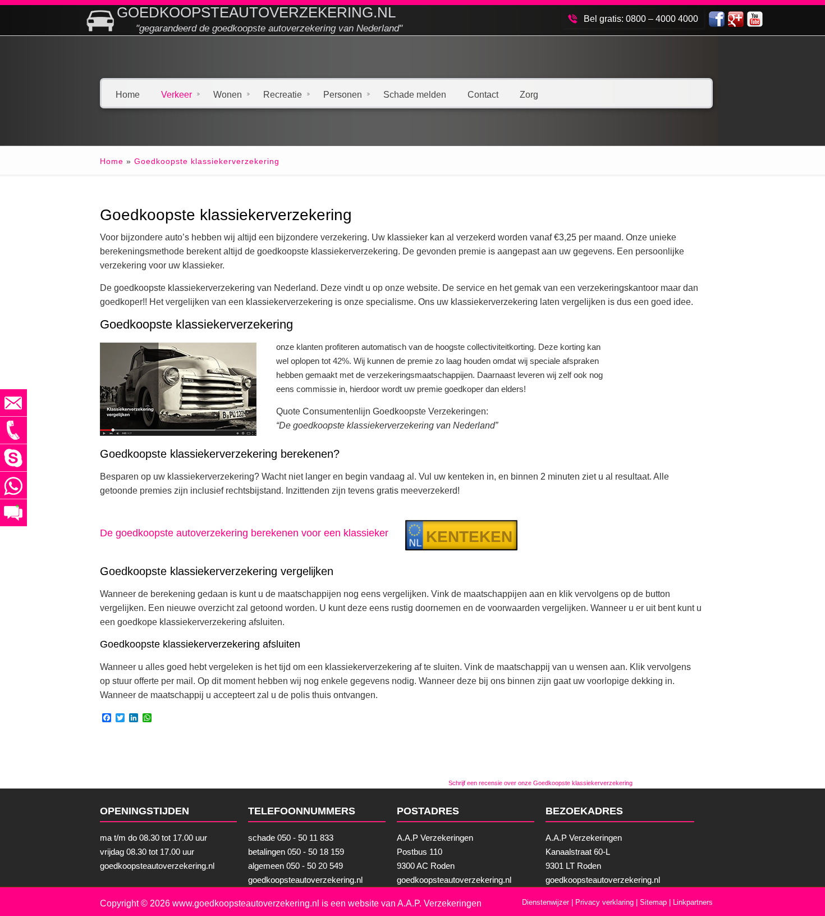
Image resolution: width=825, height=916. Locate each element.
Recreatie (282, 94)
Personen (342, 94)
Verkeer (176, 94)
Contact (482, 94)
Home (128, 94)
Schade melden (414, 94)
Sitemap (653, 902)
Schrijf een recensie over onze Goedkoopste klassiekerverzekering (540, 783)
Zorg (529, 94)
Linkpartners (693, 902)
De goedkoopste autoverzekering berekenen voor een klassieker (244, 533)
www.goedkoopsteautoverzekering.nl (245, 903)
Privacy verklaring (604, 902)
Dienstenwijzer (545, 902)
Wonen (227, 94)
